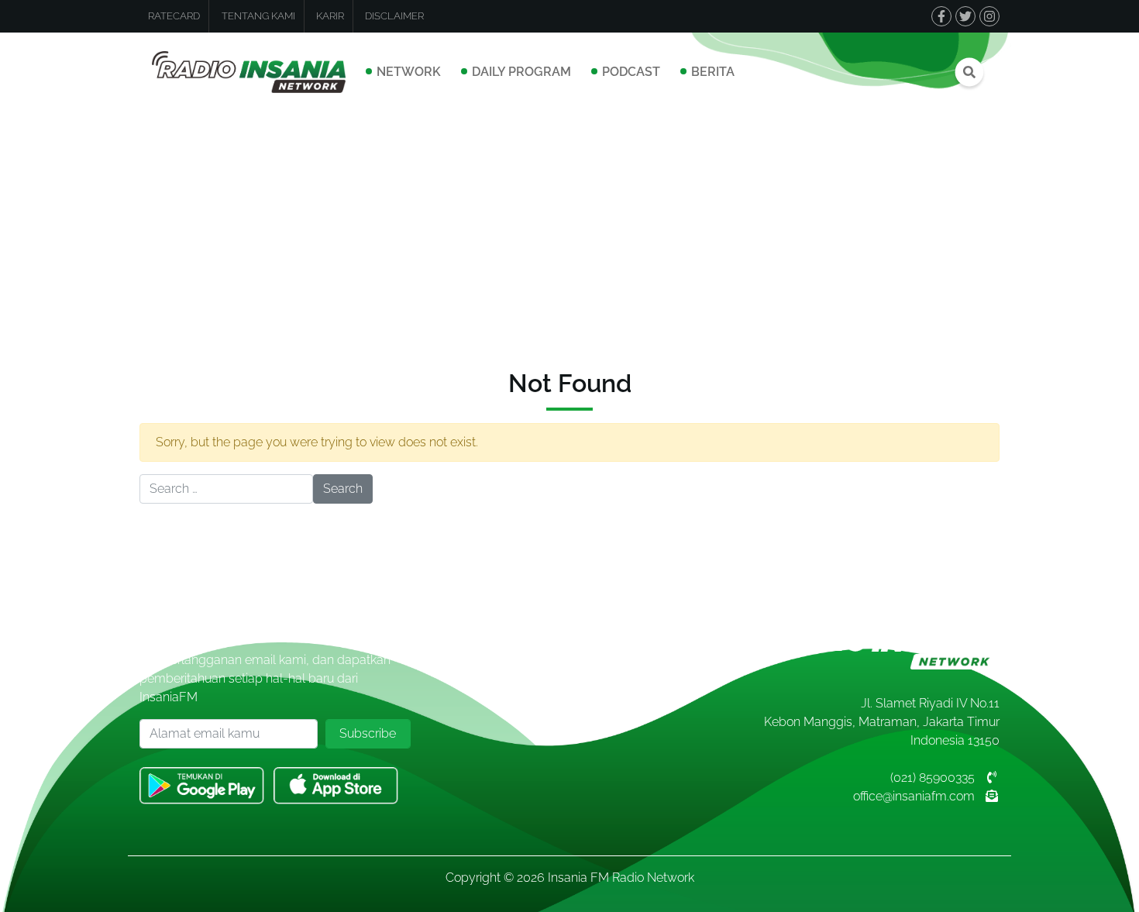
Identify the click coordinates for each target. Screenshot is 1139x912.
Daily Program (521, 71)
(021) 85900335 (932, 777)
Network (409, 71)
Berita (713, 71)
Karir (330, 16)
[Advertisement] (569, 227)
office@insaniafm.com (914, 796)
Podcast (631, 71)
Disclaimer (394, 16)
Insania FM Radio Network (621, 877)
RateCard (174, 16)
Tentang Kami (258, 16)
